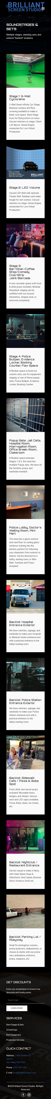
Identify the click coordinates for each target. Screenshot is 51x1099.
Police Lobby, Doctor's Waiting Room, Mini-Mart (25, 530)
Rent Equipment (13, 1035)
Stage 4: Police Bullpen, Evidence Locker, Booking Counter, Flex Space (23, 361)
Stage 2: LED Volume (24, 187)
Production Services (15, 1040)
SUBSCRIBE (17, 1008)
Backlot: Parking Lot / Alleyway (25, 938)
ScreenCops (11, 1030)
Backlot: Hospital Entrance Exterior (22, 623)
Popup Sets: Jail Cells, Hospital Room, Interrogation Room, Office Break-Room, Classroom (25, 446)
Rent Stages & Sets (15, 1025)
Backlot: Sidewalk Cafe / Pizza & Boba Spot (24, 781)
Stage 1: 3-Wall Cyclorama (19, 98)
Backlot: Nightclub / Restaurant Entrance (24, 864)
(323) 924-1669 (20, 1067)
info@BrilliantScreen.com (24, 1073)
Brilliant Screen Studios (24, 1086)
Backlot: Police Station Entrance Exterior (25, 701)
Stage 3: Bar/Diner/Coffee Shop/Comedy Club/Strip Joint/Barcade (22, 272)
